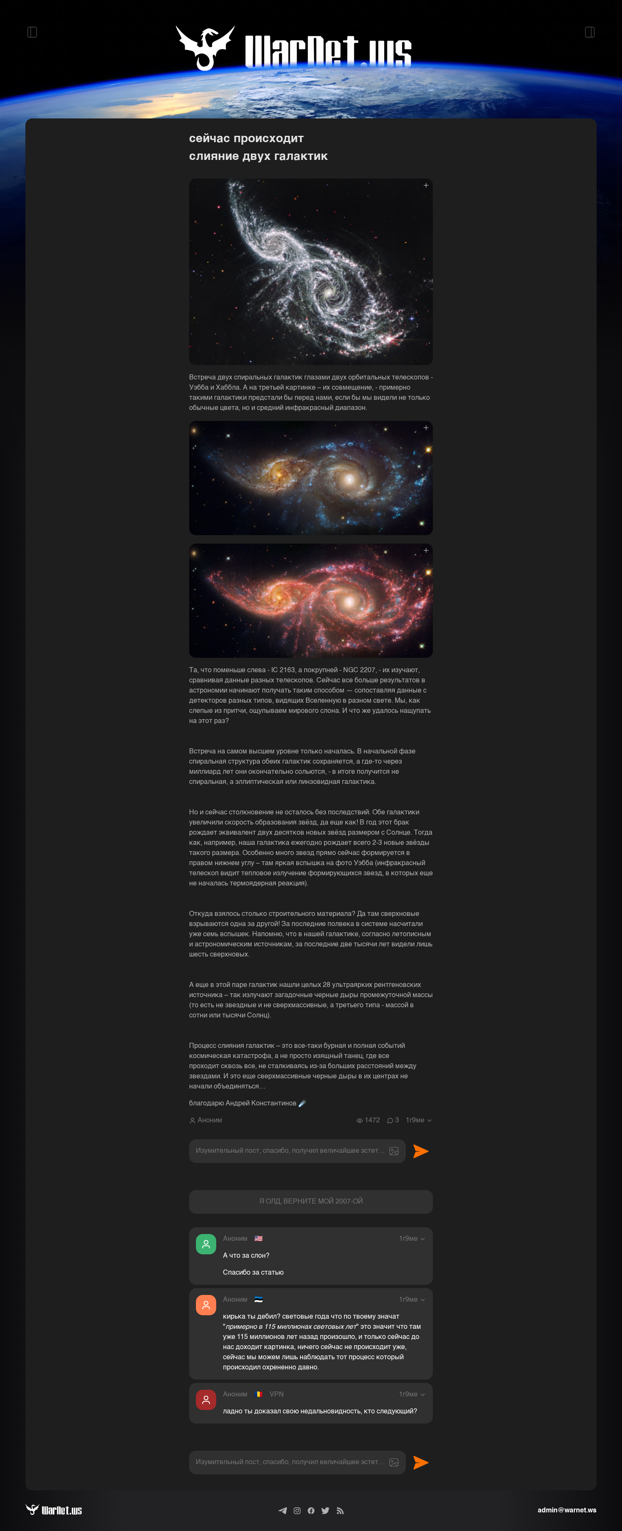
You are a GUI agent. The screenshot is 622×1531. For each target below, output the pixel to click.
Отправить (421, 1151)
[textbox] (297, 1151)
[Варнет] (60, 1510)
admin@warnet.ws (567, 1510)
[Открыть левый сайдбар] (32, 32)
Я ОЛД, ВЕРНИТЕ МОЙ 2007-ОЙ (311, 1201)
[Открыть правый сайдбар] (590, 32)
